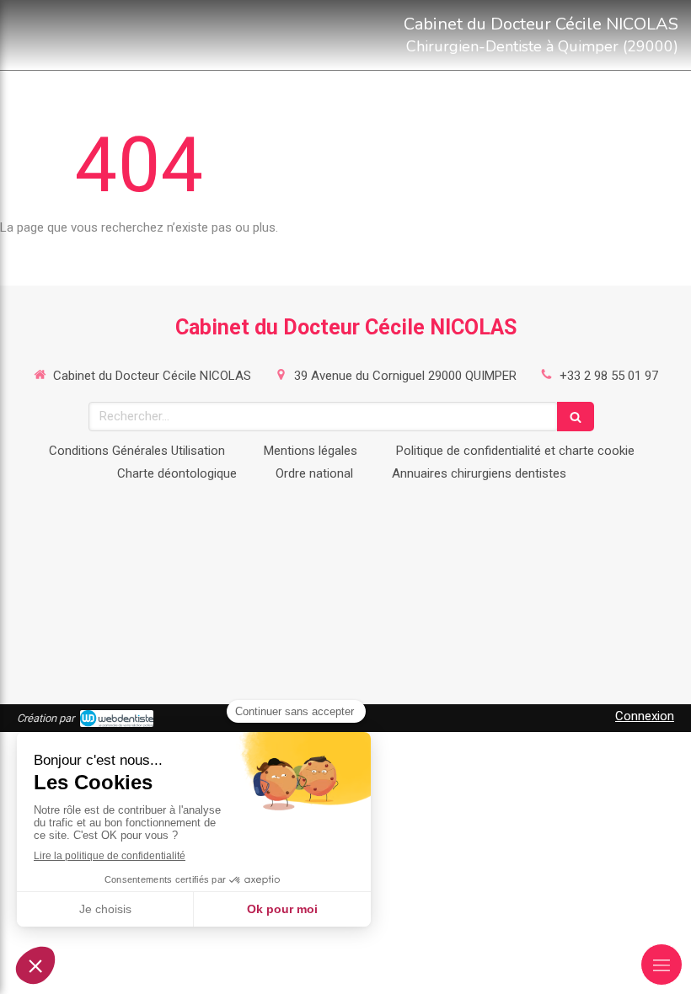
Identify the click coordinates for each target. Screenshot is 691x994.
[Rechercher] (575, 416)
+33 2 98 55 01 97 (609, 375)
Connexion (644, 716)
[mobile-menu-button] (661, 964)
